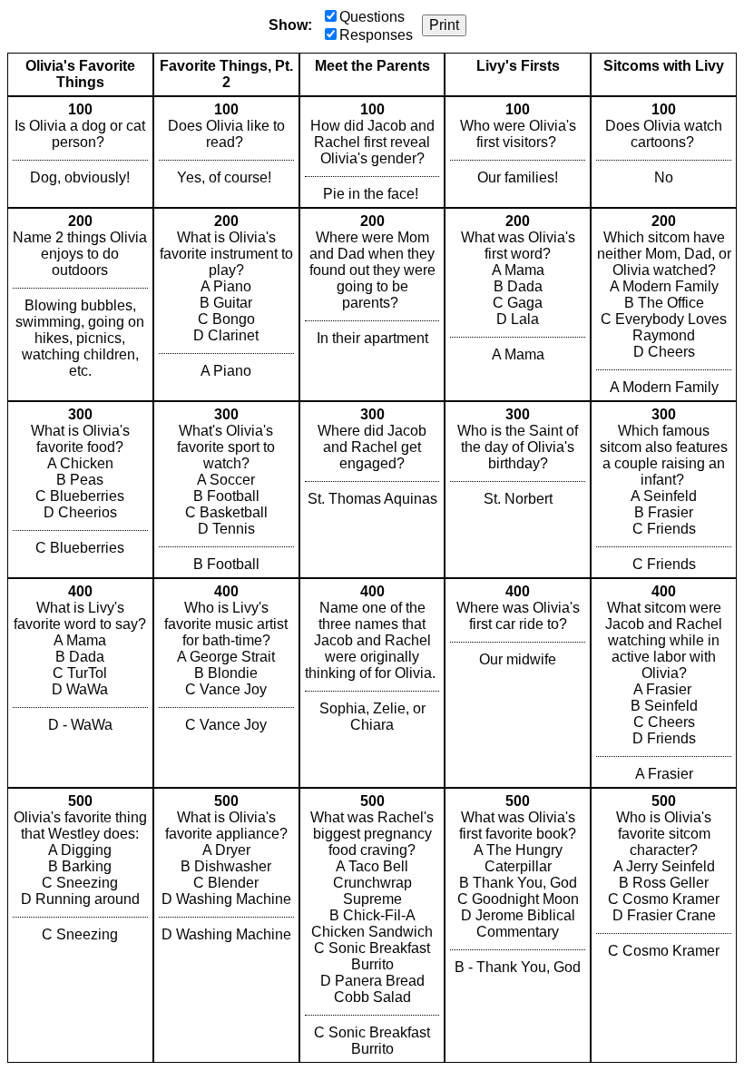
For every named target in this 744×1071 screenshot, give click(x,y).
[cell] (80, 152)
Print (444, 25)
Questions (372, 17)
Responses (376, 35)
